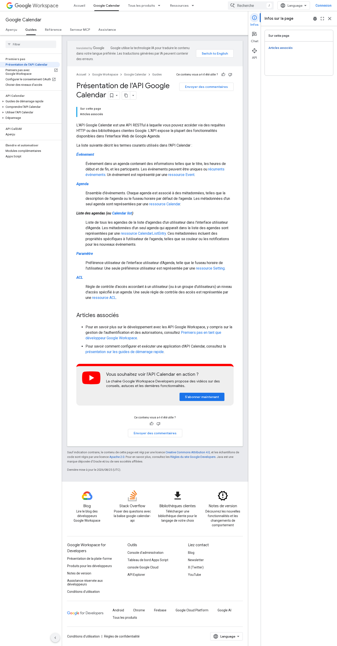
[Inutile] (230, 74)
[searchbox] (31, 44)
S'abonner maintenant (202, 397)
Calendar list (122, 213)
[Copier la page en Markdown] (126, 95)
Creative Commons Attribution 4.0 (188, 452)
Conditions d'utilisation (83, 591)
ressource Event (181, 175)
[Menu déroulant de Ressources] (194, 5)
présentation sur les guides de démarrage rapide (125, 352)
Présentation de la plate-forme (89, 558)
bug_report (315, 18)
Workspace (45, 6)
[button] (30, 101)
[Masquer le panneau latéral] (55, 637)
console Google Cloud (142, 567)
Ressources (179, 5)
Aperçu (11, 30)
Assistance (107, 30)
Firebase (160, 610)
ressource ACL (104, 297)
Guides (31, 30)
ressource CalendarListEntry (143, 233)
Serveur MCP (80, 30)
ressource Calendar (164, 204)
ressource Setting (210, 268)
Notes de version (79, 573)
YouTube (194, 574)
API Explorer (136, 574)
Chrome (139, 610)
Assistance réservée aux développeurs (85, 582)
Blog (191, 552)
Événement (85, 154)
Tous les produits (141, 5)
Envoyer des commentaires (206, 87)
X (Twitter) (196, 567)
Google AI (224, 610)
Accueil (79, 5)
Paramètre (84, 253)
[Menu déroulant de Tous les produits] (160, 5)
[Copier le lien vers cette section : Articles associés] (123, 315)
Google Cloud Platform (192, 610)
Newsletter (196, 560)
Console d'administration (145, 552)
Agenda (82, 184)
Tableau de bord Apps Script (147, 560)
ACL (79, 277)
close (329, 18)
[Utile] (223, 74)
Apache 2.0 (116, 457)
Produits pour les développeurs (89, 566)
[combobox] (251, 5)
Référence (53, 30)
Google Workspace (105, 74)
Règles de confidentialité (122, 636)
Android (118, 610)
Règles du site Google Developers (192, 457)
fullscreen (322, 18)
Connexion (323, 5)
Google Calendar (106, 5)
